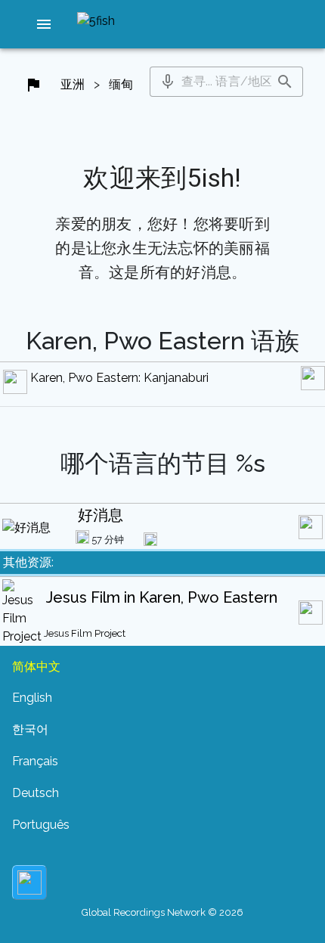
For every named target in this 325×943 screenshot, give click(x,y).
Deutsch (35, 793)
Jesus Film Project (84, 633)
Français (35, 761)
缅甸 (121, 84)
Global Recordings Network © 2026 (162, 912)
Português (41, 824)
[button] (44, 24)
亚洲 (72, 84)
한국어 (30, 729)
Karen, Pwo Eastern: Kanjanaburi (119, 378)
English (32, 697)
